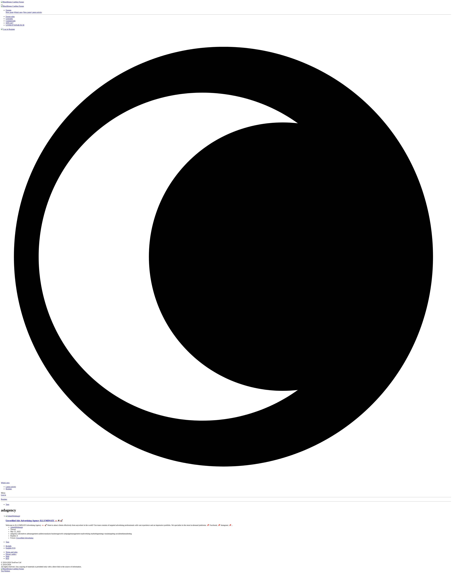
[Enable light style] (226, 256)
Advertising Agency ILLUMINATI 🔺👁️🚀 (34, 520)
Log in (3, 495)
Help (7, 556)
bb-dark (8, 546)
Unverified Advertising (24, 538)
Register (4, 499)
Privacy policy (11, 554)
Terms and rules (11, 552)
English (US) (10, 548)
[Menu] (2, 4)
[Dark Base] (2, 29)
